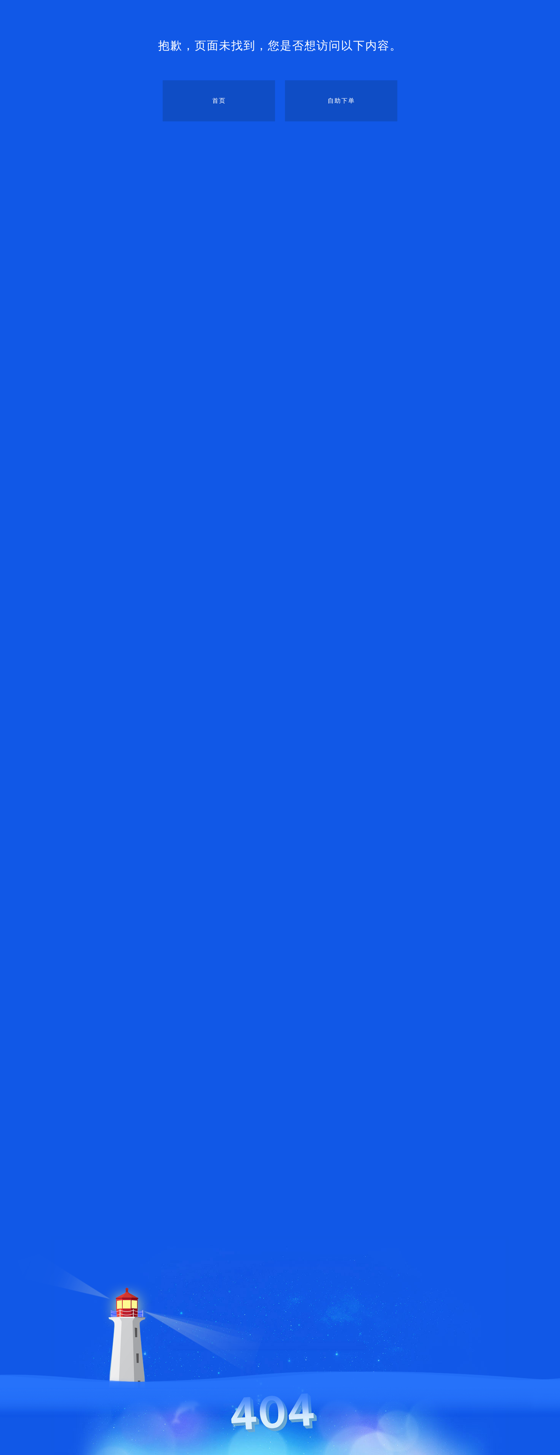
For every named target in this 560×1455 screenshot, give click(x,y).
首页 (219, 100)
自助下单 (341, 100)
